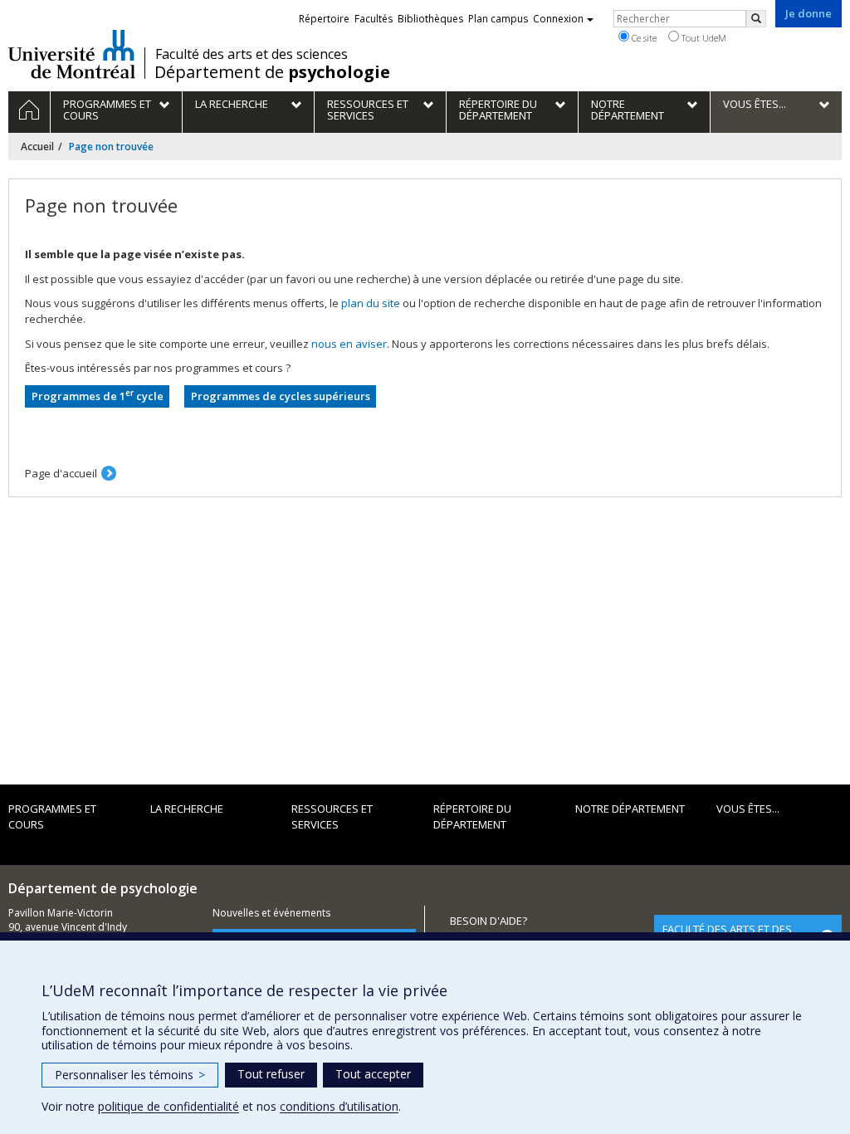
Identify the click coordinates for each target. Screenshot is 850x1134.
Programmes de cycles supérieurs (280, 396)
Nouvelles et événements (271, 913)
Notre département (630, 808)
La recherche (186, 808)
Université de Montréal (71, 54)
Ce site (643, 38)
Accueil (37, 146)
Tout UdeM (702, 38)
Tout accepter (373, 1074)
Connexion (558, 19)
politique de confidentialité (168, 1106)
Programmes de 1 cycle (98, 395)
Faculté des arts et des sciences (251, 54)
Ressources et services (332, 816)
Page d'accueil (61, 473)
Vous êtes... (747, 808)
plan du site (370, 303)
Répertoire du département (472, 816)
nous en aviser (349, 343)
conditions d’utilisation (339, 1106)
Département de (272, 72)
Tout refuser (271, 1074)
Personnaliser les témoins (130, 1075)
